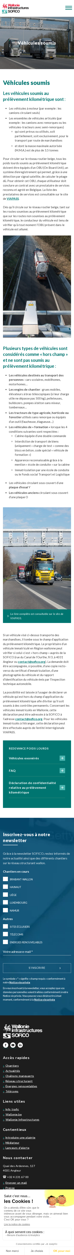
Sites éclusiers (20, 926)
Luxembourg (18, 902)
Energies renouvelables (26, 942)
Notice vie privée (19, 982)
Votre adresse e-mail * (18, 951)
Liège (13, 895)
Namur (14, 910)
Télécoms (16, 934)
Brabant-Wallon (21, 879)
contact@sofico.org (31, 661)
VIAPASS (13, 198)
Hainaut (15, 887)
